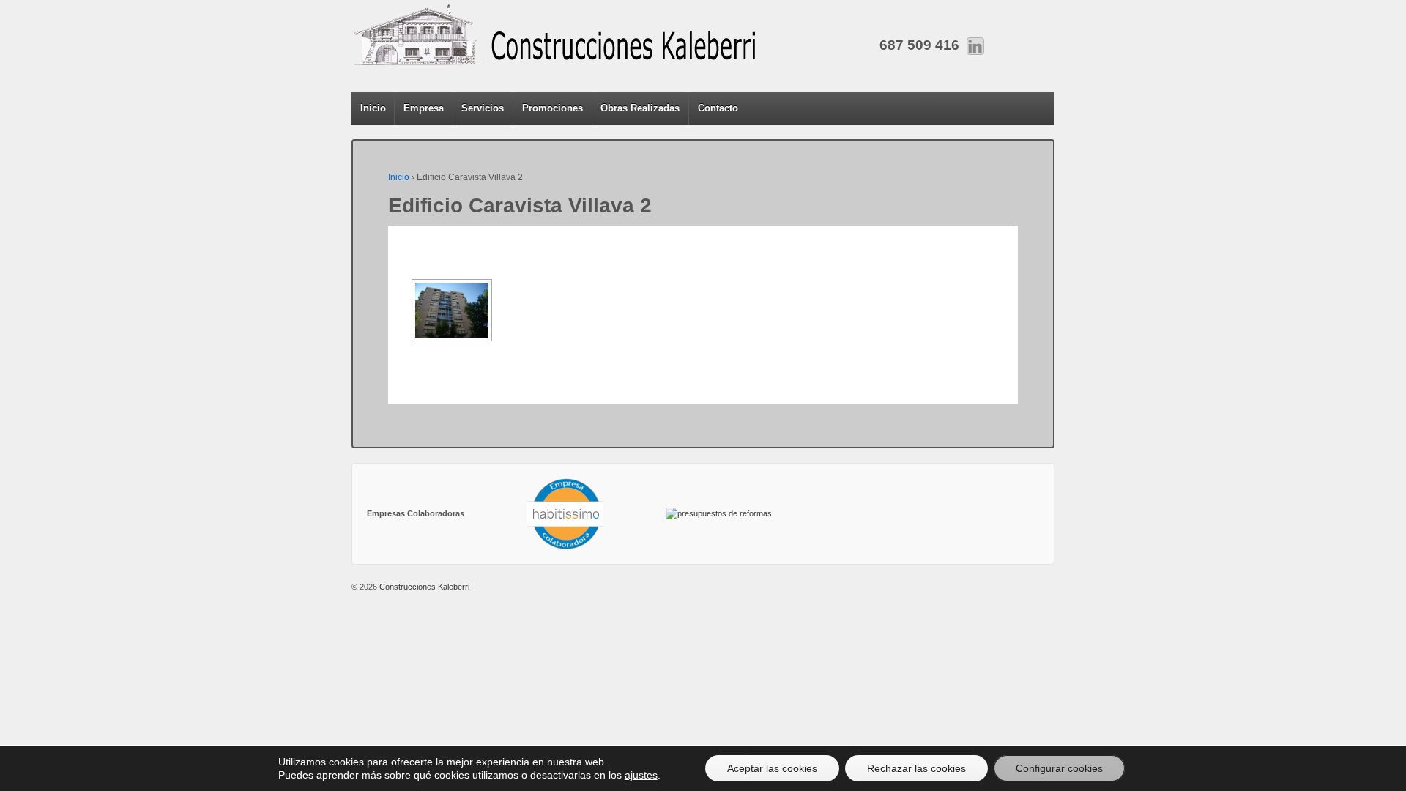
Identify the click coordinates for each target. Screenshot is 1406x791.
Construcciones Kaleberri (423, 586)
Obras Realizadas (640, 108)
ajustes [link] (641, 775)
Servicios (482, 108)
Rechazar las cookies (916, 768)
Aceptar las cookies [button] (772, 768)
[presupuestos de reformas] (719, 513)
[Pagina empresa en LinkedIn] (975, 45)
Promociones (552, 108)
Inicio (373, 108)
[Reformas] (565, 513)
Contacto (718, 108)
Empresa (423, 108)
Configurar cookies (1059, 768)
